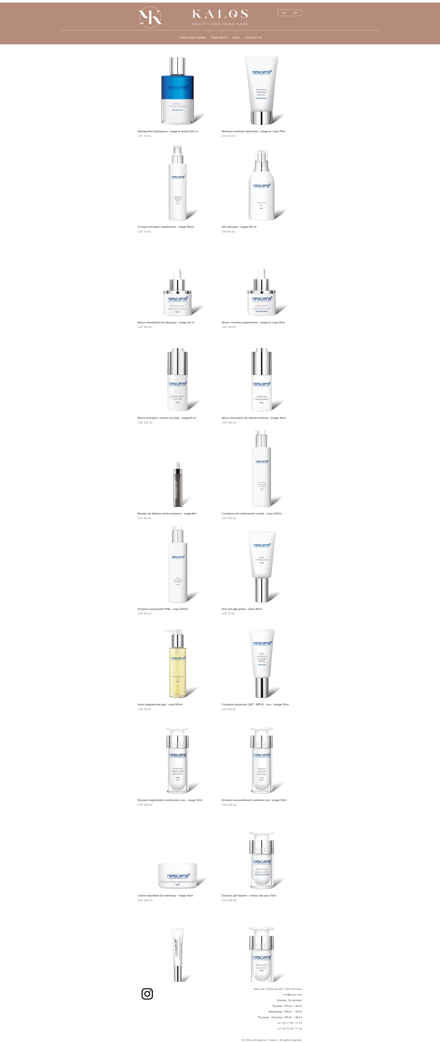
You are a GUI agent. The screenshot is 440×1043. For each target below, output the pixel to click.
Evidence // (262, 1040)
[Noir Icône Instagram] (147, 994)
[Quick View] (178, 86)
